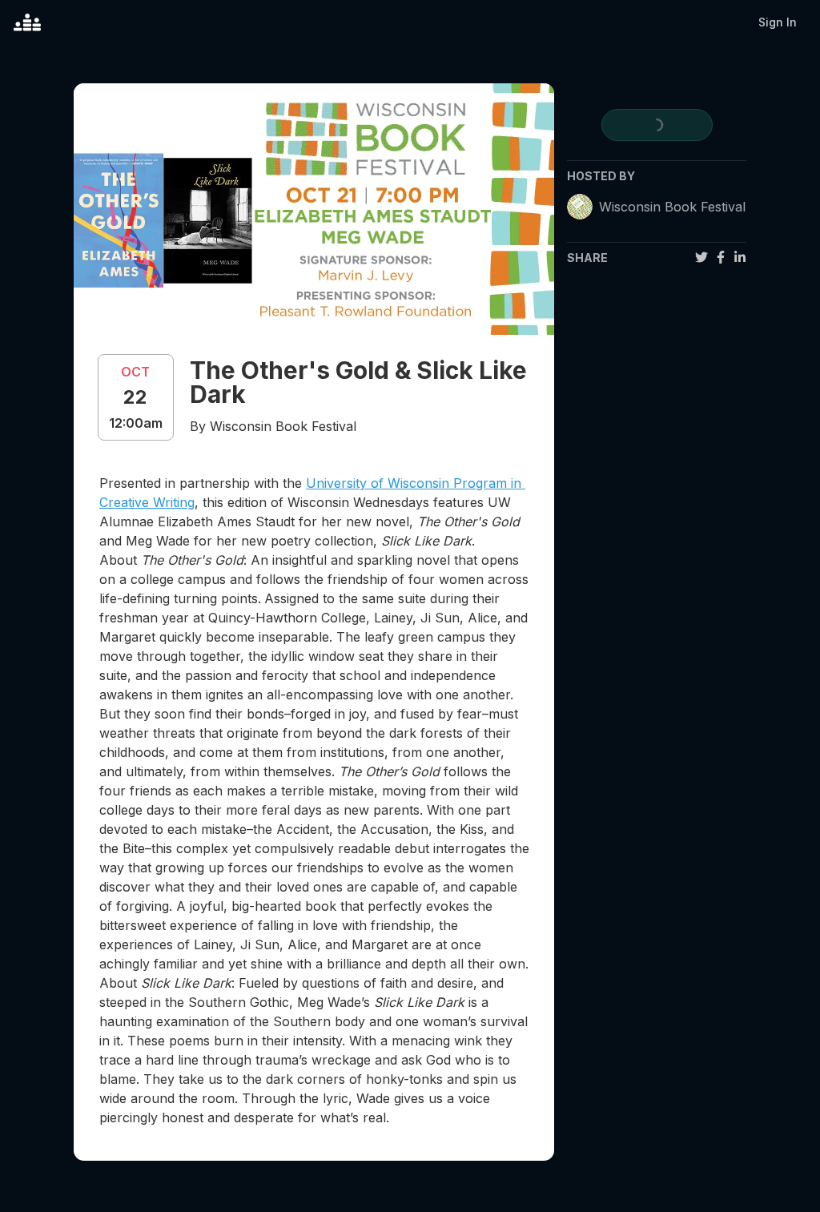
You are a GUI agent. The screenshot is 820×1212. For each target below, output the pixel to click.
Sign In (777, 22)
